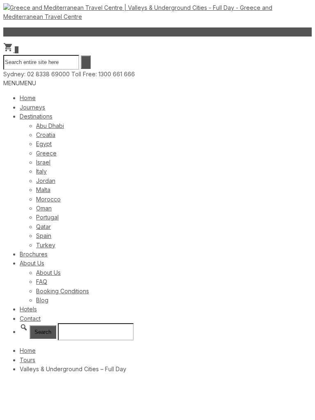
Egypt (44, 143)
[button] (19, 83)
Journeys (32, 107)
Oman (44, 208)
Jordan (45, 180)
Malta (43, 189)
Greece (46, 153)
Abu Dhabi (50, 125)
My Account (36, 31)
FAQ (41, 281)
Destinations (36, 116)
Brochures (34, 254)
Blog (42, 300)
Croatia (45, 134)
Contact (30, 318)
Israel (43, 162)
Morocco (48, 199)
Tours (27, 359)
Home (28, 97)
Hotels (28, 309)
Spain (43, 235)
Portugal (47, 217)
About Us (32, 263)
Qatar (43, 226)
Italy (41, 171)
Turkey (45, 245)
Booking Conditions (62, 291)
